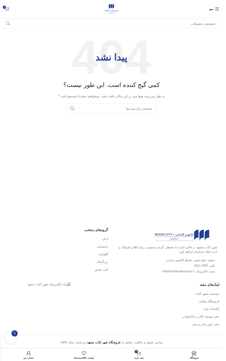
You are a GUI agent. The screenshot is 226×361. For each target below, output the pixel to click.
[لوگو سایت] (111, 8)
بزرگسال (102, 261)
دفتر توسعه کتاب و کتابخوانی (200, 316)
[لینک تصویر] (182, 235)
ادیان (105, 239)
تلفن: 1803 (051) (204, 265)
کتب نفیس (101, 269)
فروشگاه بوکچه (209, 301)
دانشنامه (102, 246)
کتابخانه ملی (211, 308)
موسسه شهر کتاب (207, 293)
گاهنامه (103, 254)
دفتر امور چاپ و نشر (205, 324)
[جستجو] (72, 108)
